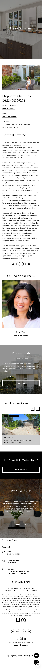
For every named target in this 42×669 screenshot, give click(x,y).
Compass (35, 596)
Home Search (21, 470)
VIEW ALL (21, 383)
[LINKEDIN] (18, 264)
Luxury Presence (21, 645)
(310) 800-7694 (8, 108)
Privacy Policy (30, 656)
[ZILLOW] (13, 264)
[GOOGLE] (24, 264)
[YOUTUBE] (29, 264)
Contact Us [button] (21, 525)
